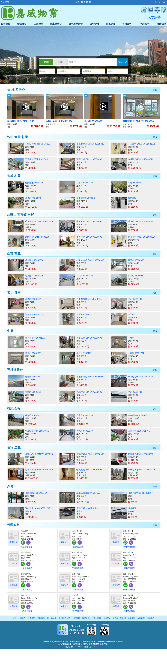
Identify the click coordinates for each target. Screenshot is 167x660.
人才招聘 (154, 17)
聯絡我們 (161, 23)
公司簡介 (5, 23)
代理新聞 (141, 618)
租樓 (60, 62)
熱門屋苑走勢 (76, 23)
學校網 (123, 618)
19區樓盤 (38, 23)
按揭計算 (110, 23)
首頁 (14, 618)
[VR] (25, 106)
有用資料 (127, 23)
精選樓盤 (22, 23)
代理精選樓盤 (26, 547)
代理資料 (145, 23)
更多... (156, 90)
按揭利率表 (96, 618)
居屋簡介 (107, 618)
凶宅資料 (94, 23)
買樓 (46, 62)
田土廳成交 (56, 23)
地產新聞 (131, 618)
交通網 (115, 618)
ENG (164, 2)
